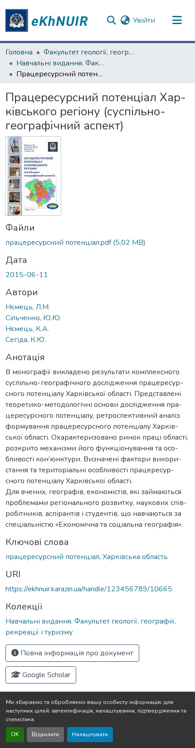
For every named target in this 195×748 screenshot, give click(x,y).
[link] (97, 242)
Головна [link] (19, 52)
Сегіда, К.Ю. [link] (25, 340)
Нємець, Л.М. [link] (27, 307)
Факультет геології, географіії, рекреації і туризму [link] (89, 52)
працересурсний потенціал (52, 557)
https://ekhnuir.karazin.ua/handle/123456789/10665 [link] (88, 589)
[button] (48, 20)
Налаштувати (90, 734)
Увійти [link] (144, 20)
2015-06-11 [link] (26, 275)
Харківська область (135, 557)
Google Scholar (45, 675)
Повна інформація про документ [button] (76, 653)
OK (15, 734)
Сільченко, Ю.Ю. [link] (33, 318)
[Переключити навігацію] (177, 20)
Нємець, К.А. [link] (27, 329)
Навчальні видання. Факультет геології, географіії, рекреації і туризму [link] (61, 63)
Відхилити (45, 734)
